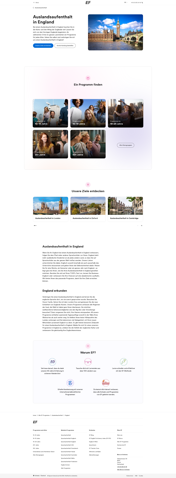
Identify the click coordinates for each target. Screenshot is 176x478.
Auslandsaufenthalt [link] (57, 415)
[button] (36, 2)
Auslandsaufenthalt (41, 7)
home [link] (34, 415)
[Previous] (137, 225)
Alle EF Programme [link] (44, 415)
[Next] (141, 225)
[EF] (88, 2)
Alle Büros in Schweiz (123, 469)
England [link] (67, 415)
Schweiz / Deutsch (40, 475)
